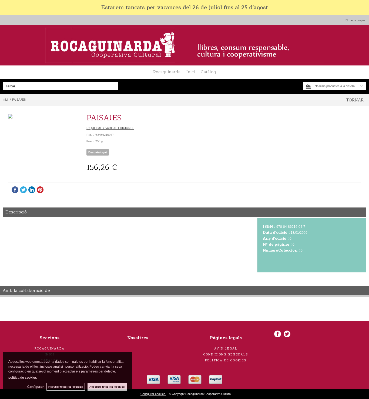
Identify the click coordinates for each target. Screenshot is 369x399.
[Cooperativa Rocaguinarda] (184, 45)
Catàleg (208, 71)
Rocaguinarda (166, 71)
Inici (190, 71)
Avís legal (225, 348)
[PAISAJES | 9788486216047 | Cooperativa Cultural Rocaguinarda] (42, 116)
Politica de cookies (226, 360)
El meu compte (355, 20)
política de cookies (22, 378)
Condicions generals (226, 354)
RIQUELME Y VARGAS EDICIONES (110, 128)
